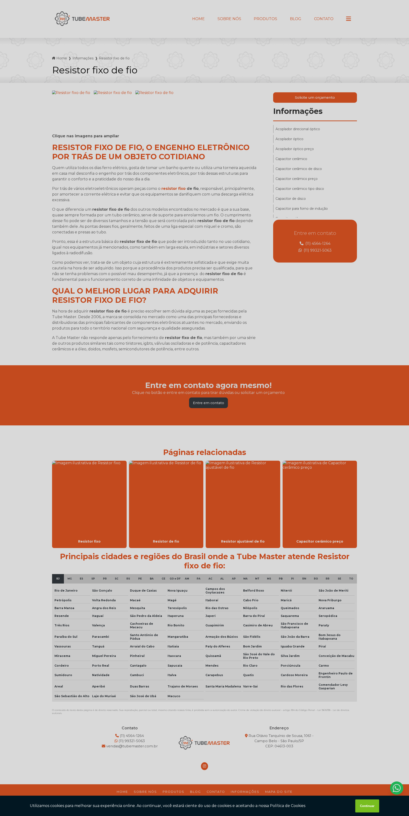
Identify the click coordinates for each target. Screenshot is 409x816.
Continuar (367, 806)
